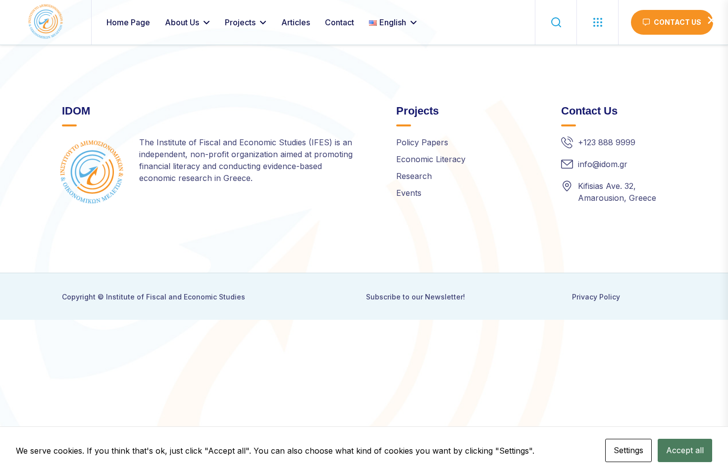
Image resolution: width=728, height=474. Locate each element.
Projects (240, 22)
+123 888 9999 (606, 142)
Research (414, 176)
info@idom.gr (602, 164)
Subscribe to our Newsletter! (415, 297)
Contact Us (677, 22)
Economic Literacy (431, 159)
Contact (339, 22)
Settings (628, 450)
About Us (182, 22)
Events (408, 193)
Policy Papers (422, 142)
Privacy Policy (596, 297)
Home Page (128, 22)
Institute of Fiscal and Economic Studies (175, 297)
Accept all (685, 450)
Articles (295, 22)
